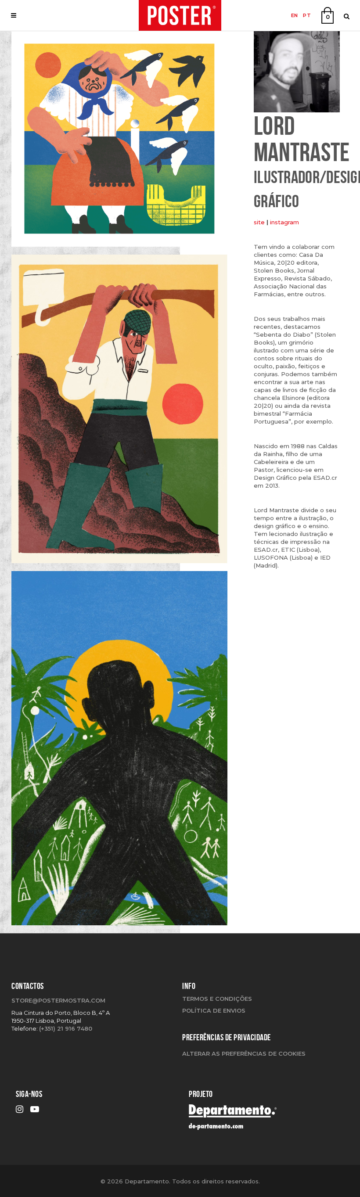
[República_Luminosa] (119, 751)
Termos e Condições (217, 998)
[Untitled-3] (119, 141)
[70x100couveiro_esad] (119, 412)
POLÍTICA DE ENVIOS (213, 1010)
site (259, 222)
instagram (284, 222)
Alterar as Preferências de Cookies (244, 1053)
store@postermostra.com (58, 1000)
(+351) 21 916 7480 (65, 1028)
